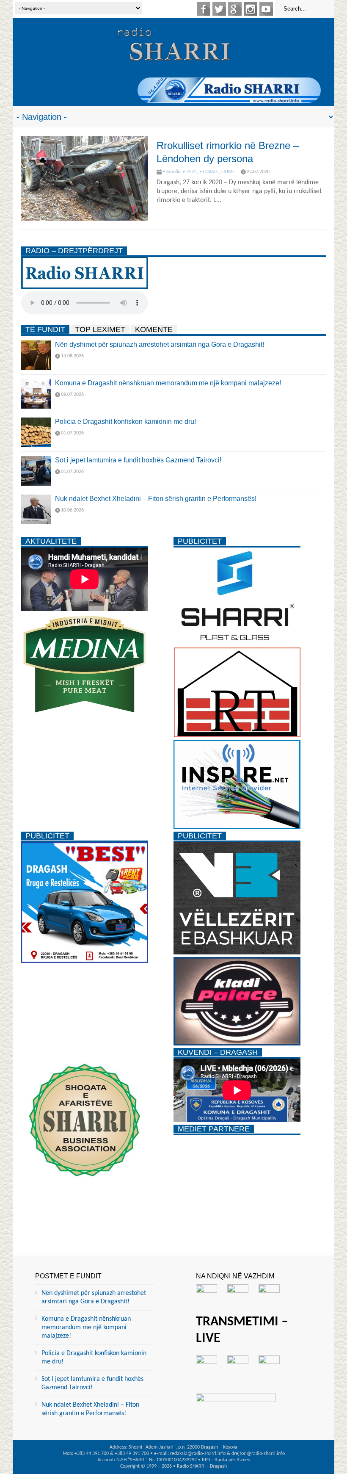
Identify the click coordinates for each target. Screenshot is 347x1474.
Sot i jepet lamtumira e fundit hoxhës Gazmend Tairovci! (138, 460)
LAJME (228, 171)
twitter (219, 9)
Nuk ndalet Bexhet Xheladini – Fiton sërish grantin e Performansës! (155, 498)
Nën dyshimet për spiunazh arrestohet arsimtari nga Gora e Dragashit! (159, 344)
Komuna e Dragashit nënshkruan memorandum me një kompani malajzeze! (168, 383)
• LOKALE (209, 171)
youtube (266, 9)
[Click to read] (84, 178)
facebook (203, 9)
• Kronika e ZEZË (179, 171)
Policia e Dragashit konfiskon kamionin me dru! (125, 421)
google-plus (235, 9)
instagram (250, 9)
